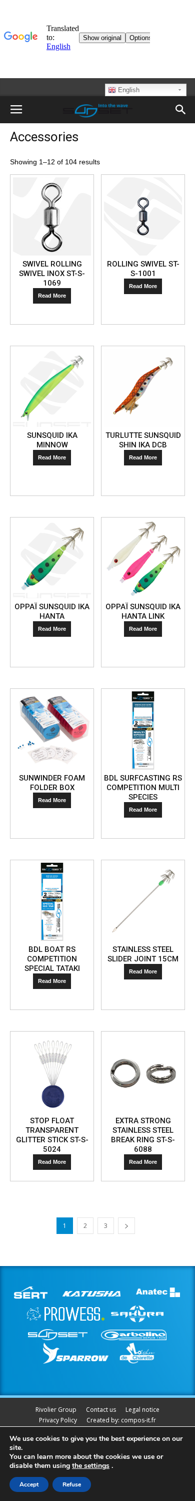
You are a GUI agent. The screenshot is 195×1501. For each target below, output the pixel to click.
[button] (181, 109)
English (128, 90)
